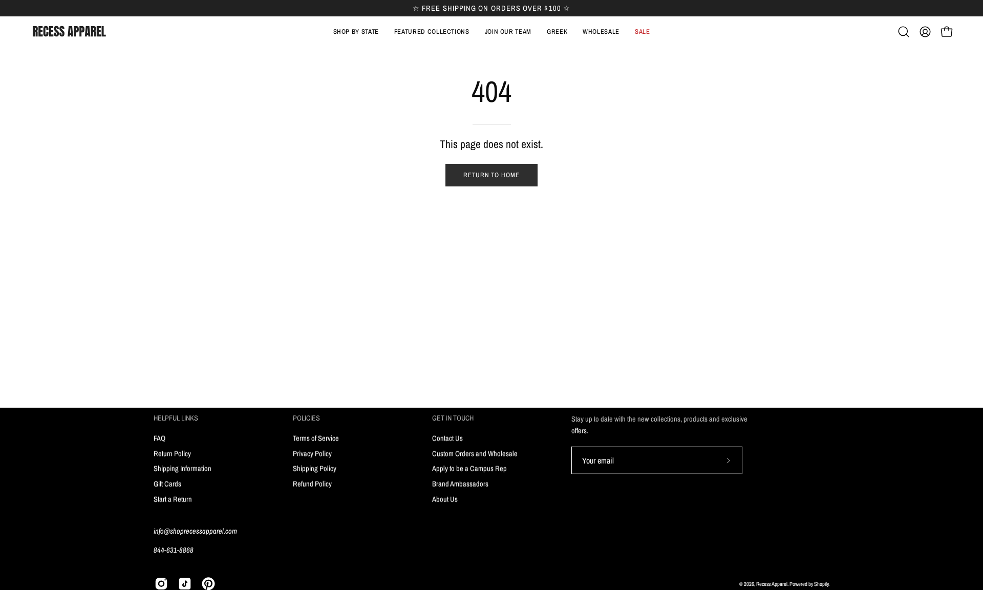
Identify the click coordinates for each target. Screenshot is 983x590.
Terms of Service (316, 437)
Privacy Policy (312, 453)
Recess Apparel (771, 583)
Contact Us (447, 437)
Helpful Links (176, 418)
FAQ (159, 437)
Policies (306, 418)
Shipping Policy (314, 468)
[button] (432, 31)
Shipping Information (182, 468)
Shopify (821, 583)
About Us (445, 498)
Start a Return (173, 498)
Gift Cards (167, 483)
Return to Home (491, 175)
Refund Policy (312, 483)
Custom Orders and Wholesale (475, 453)
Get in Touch (453, 418)
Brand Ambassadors (460, 483)
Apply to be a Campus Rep (469, 468)
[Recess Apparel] (69, 31)
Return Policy (172, 453)
